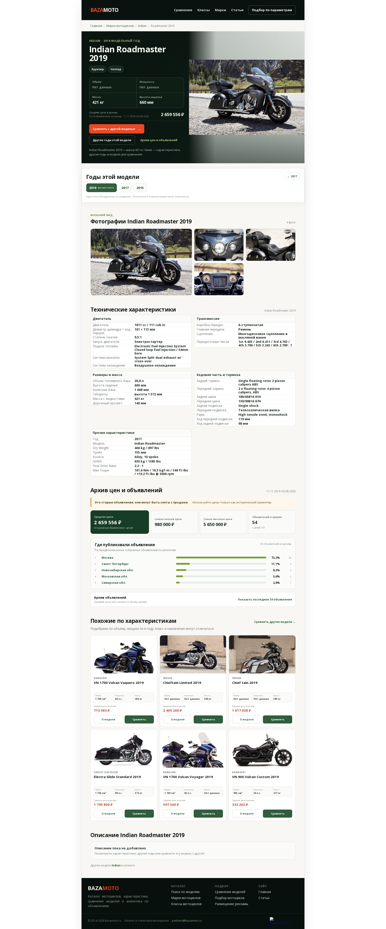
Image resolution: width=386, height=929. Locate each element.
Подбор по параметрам (272, 10)
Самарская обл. (114, 583)
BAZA (103, 888)
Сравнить (139, 719)
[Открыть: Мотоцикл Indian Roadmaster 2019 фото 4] (219, 279)
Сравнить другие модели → (275, 622)
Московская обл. (115, 576)
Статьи (237, 10)
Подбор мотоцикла (229, 898)
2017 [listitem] (125, 188)
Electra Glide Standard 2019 (117, 776)
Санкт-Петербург (115, 564)
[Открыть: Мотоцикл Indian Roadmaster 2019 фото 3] (271, 245)
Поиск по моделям (185, 892)
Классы (203, 10)
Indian (142, 26)
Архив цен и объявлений (158, 140)
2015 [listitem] (140, 188)
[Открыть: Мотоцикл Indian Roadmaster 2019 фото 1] (141, 262)
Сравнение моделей (230, 892)
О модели (108, 719)
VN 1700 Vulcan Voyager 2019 (188, 776)
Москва (107, 558)
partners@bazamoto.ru (187, 921)
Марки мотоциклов (120, 26)
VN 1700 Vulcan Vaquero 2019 (119, 682)
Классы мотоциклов (186, 904)
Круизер (98, 69)
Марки (220, 10)
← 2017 (292, 176)
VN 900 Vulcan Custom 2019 (255, 776)
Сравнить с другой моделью (117, 129)
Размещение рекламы (231, 904)
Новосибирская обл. (118, 570)
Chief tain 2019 (244, 682)
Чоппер (115, 69)
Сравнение (183, 10)
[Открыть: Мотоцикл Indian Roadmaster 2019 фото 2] (219, 245)
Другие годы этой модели (112, 140)
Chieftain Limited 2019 (182, 682)
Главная (96, 26)
